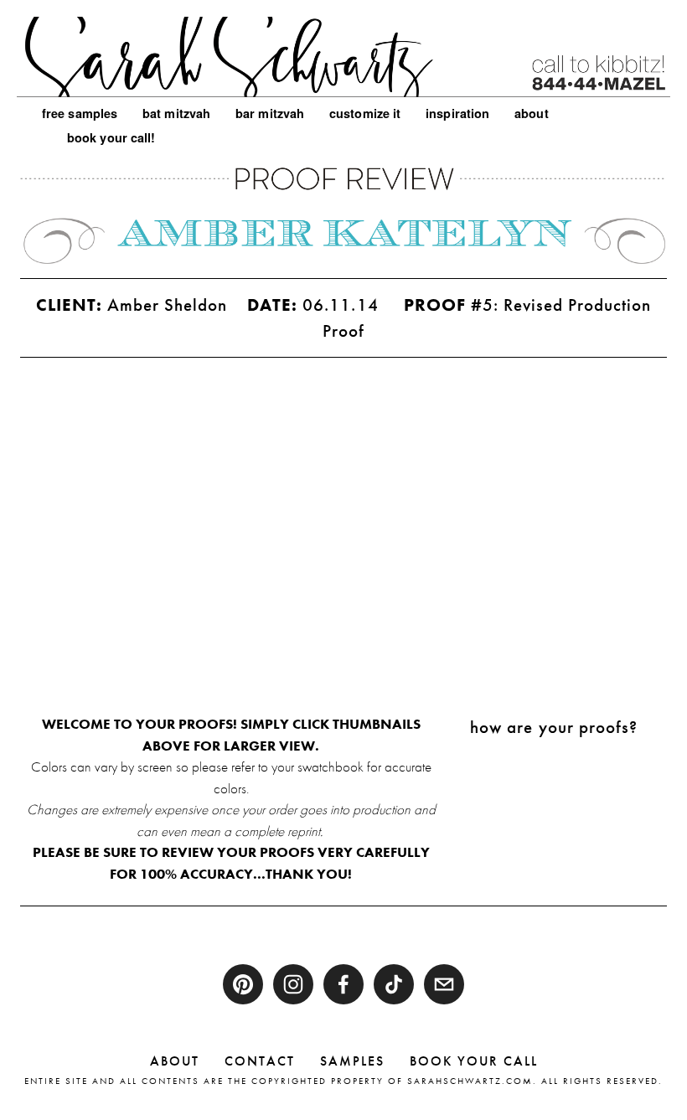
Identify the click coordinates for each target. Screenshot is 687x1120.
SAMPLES (352, 1061)
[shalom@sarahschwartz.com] (444, 984)
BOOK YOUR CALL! (111, 137)
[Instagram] (293, 984)
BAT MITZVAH (176, 113)
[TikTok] (394, 984)
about (174, 1061)
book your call (474, 1061)
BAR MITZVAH (269, 113)
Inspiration (457, 113)
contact (260, 1061)
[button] (101, 451)
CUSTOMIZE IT (364, 113)
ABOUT (531, 113)
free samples (79, 113)
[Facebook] (343, 984)
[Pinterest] (243, 984)
